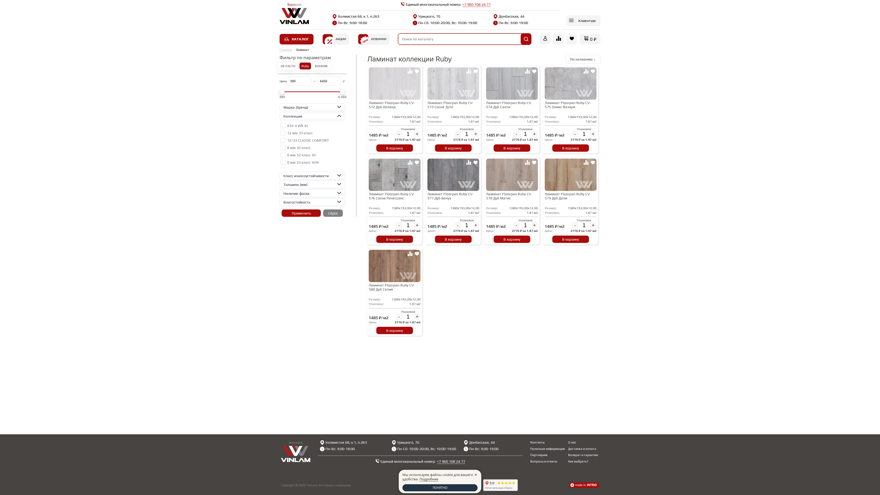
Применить (301, 213)
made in (586, 485)
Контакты (537, 442)
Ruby (305, 66)
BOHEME (321, 66)
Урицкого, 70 (429, 16)
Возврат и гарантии (583, 455)
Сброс (333, 213)
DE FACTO (288, 66)
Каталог (300, 39)
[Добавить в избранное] (417, 72)
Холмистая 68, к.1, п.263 (358, 16)
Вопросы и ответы (543, 461)
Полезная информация (547, 449)
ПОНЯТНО (440, 488)
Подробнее (428, 479)
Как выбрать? (578, 461)
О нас (572, 442)
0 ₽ (593, 39)
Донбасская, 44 (511, 16)
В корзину (394, 148)
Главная (286, 50)
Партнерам (538, 455)
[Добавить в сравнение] (410, 72)
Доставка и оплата (582, 449)
